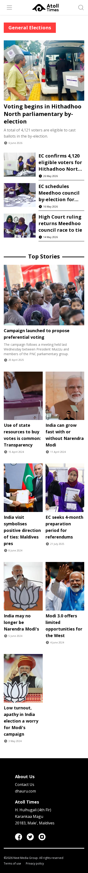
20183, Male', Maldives (34, 823)
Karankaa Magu (29, 816)
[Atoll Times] (45, 8)
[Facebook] (18, 836)
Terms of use (12, 863)
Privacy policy (35, 863)
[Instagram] (42, 836)
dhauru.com (25, 791)
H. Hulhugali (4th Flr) (33, 809)
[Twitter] (30, 836)
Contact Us (24, 784)
